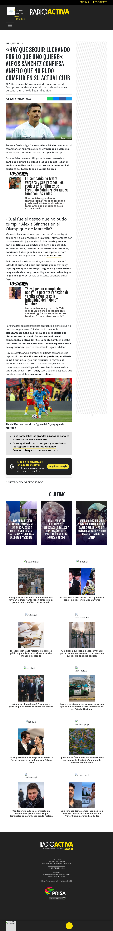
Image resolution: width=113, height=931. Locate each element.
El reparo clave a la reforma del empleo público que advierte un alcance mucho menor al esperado (31, 653)
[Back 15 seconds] (62, 925)
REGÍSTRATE (100, 2)
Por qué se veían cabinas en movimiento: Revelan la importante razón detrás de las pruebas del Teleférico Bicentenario (31, 600)
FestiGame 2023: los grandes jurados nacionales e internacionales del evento (41, 437)
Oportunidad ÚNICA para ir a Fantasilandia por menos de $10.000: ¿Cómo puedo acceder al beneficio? (82, 760)
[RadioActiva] (49, 12)
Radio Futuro (54, 255)
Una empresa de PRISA (56, 891)
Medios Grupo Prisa (56, 898)
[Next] (83, 925)
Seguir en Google (58, 466)
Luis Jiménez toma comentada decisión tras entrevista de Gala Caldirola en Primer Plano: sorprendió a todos (82, 813)
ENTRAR (84, 2)
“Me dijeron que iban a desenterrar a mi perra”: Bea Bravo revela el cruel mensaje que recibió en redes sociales (82, 653)
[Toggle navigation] (10, 25)
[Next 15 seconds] (76, 925)
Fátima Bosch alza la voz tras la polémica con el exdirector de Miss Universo (82, 598)
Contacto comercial (56, 868)
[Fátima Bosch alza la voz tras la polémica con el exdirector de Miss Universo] (82, 581)
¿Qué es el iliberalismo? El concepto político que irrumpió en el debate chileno (31, 705)
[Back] (55, 925)
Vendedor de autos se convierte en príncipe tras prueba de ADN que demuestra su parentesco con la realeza (31, 813)
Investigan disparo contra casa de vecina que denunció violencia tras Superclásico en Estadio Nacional (82, 707)
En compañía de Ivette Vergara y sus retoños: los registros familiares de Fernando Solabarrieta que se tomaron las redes (39, 446)
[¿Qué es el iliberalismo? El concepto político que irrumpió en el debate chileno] (31, 688)
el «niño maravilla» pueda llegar (42, 356)
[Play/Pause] (69, 925)
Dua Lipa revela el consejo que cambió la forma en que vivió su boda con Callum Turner (31, 760)
